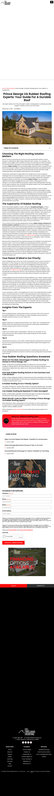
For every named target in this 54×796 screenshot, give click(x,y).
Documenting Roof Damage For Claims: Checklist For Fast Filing (27, 451)
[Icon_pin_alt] (28, 742)
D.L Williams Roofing (30, 235)
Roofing (12, 88)
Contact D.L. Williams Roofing (13, 543)
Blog (8, 88)
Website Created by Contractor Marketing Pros (40, 772)
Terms (28, 771)
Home (4, 88)
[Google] (31, 742)
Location (27, 747)
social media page (18, 409)
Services (44, 747)
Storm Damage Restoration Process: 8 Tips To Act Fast (24, 445)
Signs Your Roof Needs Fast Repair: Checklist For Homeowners (26, 439)
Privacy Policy (22, 771)
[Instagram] (26, 742)
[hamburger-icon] (51, 2)
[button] (49, 148)
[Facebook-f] (23, 742)
